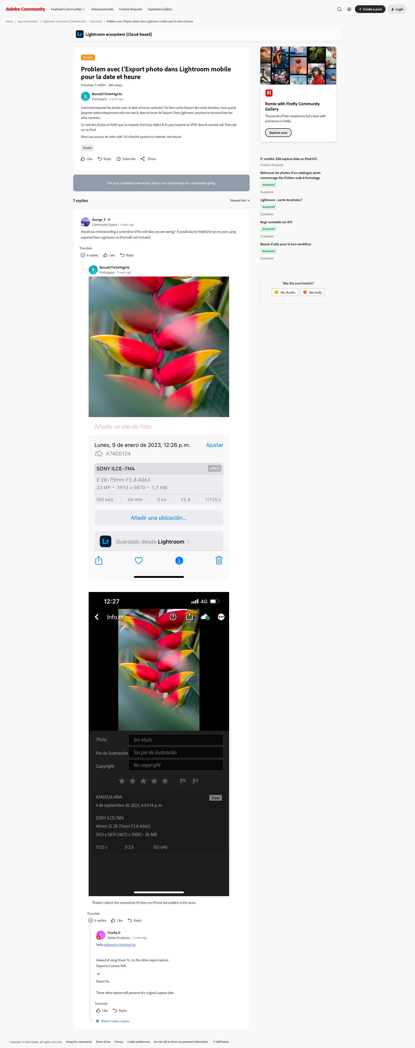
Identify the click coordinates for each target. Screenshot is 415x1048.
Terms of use (103, 1041)
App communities (28, 21)
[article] (161, 238)
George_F (99, 219)
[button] (370, 9)
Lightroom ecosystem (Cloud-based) (64, 21)
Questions (96, 21)
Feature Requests (130, 9)
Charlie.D (113, 933)
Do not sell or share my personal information (181, 1041)
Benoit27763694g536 (107, 94)
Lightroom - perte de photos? (281, 200)
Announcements (102, 9)
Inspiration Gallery (160, 9)
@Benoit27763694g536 (119, 945)
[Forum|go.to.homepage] (25, 9)
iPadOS (87, 148)
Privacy (119, 1041)
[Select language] (349, 9)
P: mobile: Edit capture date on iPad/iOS (288, 159)
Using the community (79, 1041)
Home (9, 21)
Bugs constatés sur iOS (276, 222)
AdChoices (222, 1041)
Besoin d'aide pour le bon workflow (285, 244)
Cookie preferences (138, 1041)
